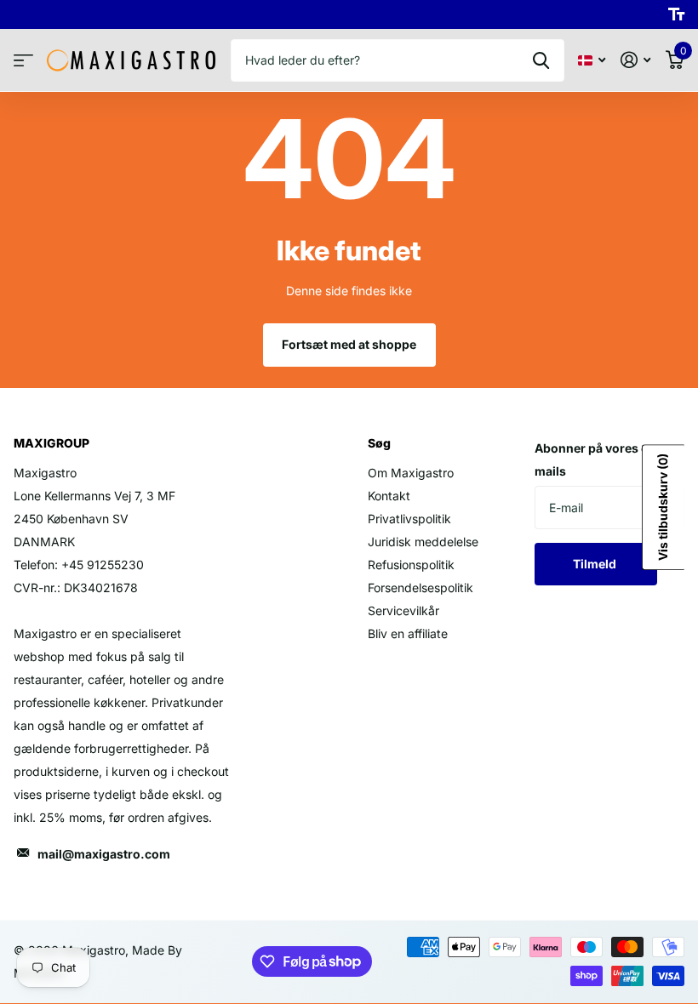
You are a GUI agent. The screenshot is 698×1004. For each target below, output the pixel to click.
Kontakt (389, 495)
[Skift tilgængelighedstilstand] (676, 14)
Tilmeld (596, 563)
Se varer (23, 61)
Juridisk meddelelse (423, 541)
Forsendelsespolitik (420, 587)
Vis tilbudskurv (662, 507)
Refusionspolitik (411, 564)
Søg (541, 60)
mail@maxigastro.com (103, 854)
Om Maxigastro (411, 472)
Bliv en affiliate (408, 633)
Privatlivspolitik (409, 518)
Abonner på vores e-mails (594, 459)
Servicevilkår (403, 610)
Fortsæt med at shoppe (349, 344)
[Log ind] (635, 60)
